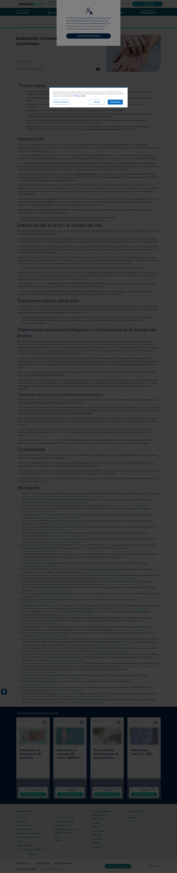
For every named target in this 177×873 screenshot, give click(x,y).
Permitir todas (115, 102)
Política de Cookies (79, 96)
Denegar (97, 102)
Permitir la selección (61, 102)
